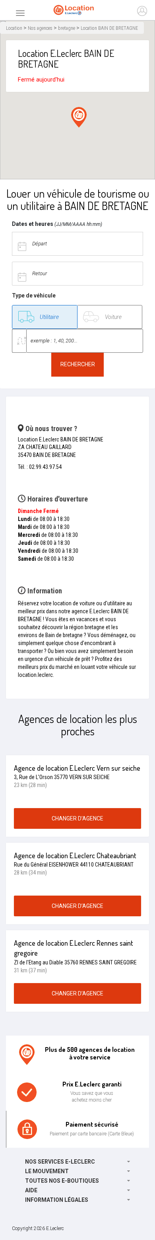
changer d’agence (77, 818)
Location (14, 28)
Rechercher (77, 364)
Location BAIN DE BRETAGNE (109, 28)
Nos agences (40, 28)
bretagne (66, 28)
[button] (79, 117)
